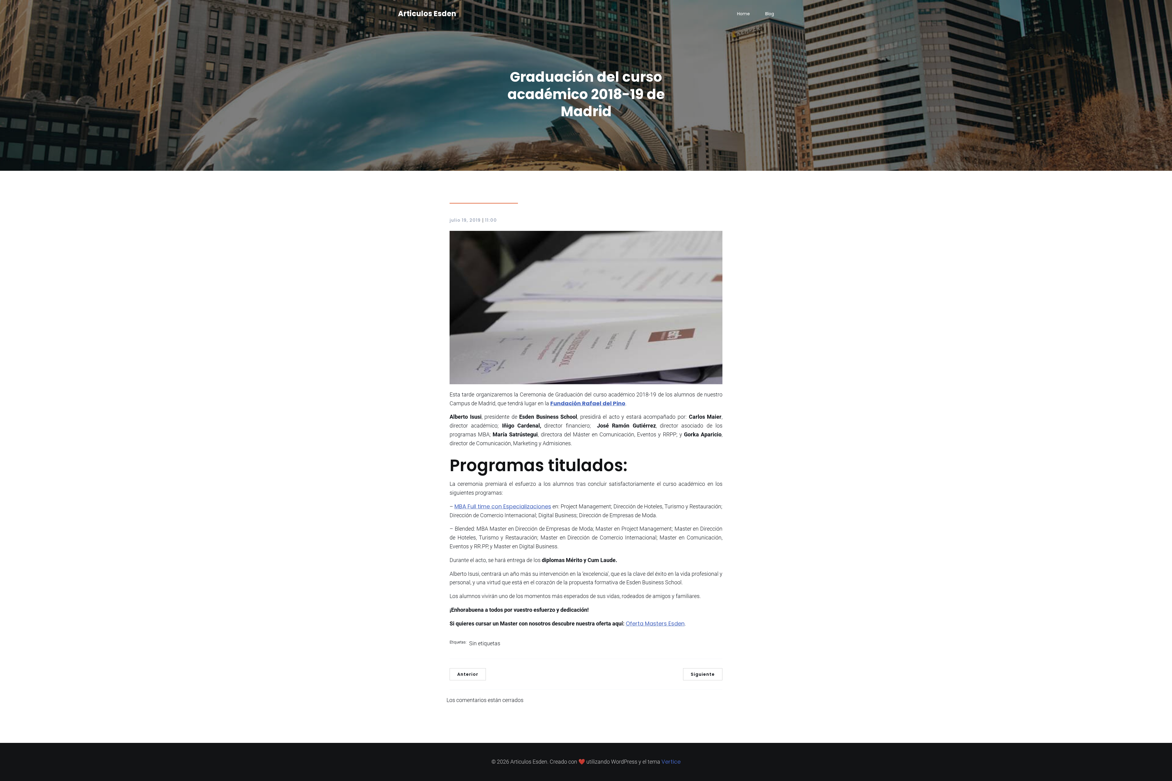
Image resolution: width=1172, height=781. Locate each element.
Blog (769, 14)
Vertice (671, 761)
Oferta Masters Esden (655, 623)
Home (743, 14)
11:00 (491, 220)
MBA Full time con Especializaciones (502, 506)
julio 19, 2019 (465, 220)
